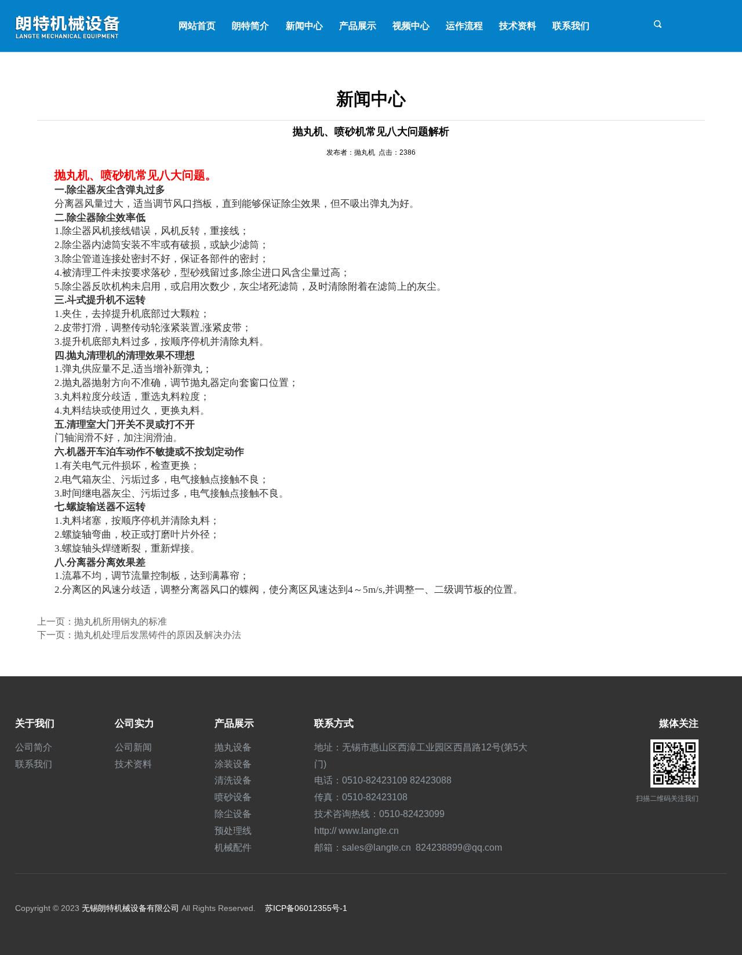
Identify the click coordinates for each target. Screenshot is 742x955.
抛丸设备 (233, 747)
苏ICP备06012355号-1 (306, 908)
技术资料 (517, 26)
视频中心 (411, 26)
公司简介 (33, 747)
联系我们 (571, 26)
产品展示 (357, 26)
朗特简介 (250, 26)
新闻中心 (304, 26)
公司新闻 (133, 747)
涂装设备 (233, 764)
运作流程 (464, 26)
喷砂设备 (233, 797)
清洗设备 (233, 780)
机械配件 (233, 847)
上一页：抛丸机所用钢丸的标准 (102, 621)
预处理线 (233, 831)
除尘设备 (233, 814)
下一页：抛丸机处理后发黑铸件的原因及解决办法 (139, 635)
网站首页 (197, 26)
